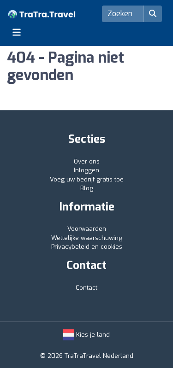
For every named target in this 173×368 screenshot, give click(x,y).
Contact (86, 288)
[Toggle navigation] (16, 32)
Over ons (87, 161)
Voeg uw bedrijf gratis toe (87, 179)
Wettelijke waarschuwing (86, 238)
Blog (86, 188)
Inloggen (86, 170)
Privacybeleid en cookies (86, 247)
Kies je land (92, 335)
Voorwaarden (86, 229)
